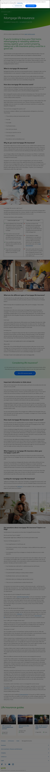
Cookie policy (20, 3)
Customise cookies (18, 5)
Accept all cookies (30, 5)
